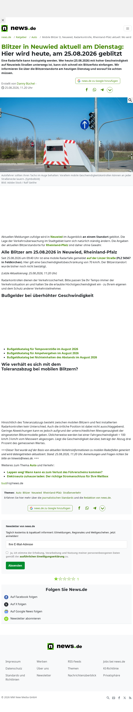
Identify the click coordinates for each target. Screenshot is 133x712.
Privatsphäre (111, 675)
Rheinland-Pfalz (52, 492)
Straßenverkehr (72, 492)
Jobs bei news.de (114, 661)
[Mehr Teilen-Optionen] (110, 90)
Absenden (15, 565)
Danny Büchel (26, 83)
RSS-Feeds (74, 661)
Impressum (13, 661)
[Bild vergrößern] (130, 100)
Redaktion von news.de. (97, 497)
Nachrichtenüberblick (82, 675)
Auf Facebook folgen (23, 597)
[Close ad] (3, 20)
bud (4, 483)
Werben (42, 661)
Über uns (43, 668)
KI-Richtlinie (111, 668)
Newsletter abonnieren (25, 618)
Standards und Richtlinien (15, 677)
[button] (97, 81)
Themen (73, 668)
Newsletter (44, 675)
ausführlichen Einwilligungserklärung (42, 556)
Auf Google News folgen (26, 611)
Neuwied (37, 492)
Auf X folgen (18, 604)
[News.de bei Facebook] (119, 697)
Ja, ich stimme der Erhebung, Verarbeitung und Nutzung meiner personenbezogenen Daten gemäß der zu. (63, 554)
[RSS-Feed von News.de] (130, 697)
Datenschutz (14, 668)
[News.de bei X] (124, 697)
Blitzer (26, 492)
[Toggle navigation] (128, 28)
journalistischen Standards (57, 497)
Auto (18, 492)
